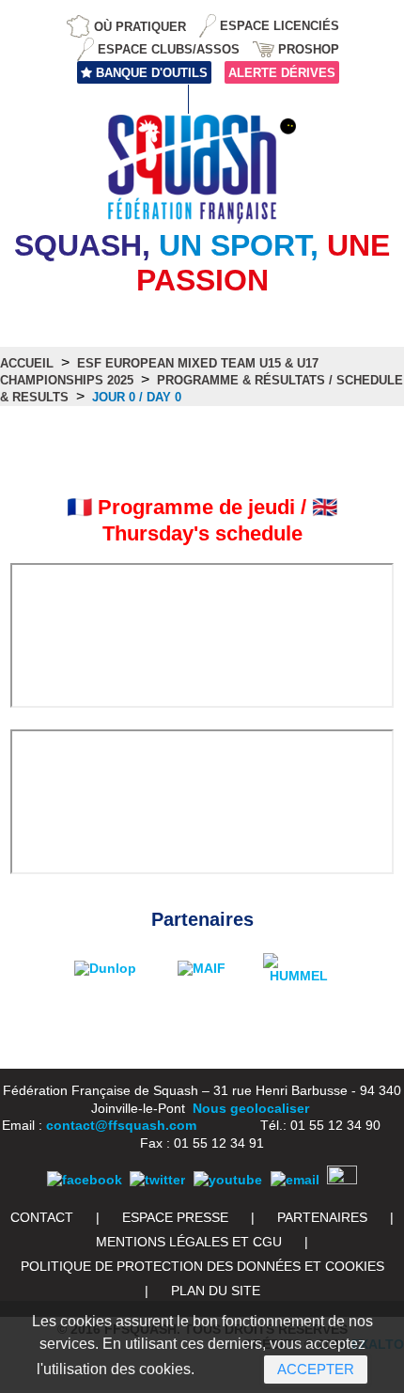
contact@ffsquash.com (121, 1125)
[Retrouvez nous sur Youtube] (228, 1179)
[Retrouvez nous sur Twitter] (157, 1179)
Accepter (315, 1369)
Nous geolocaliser (251, 1108)
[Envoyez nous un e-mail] (295, 1179)
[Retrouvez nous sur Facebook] (84, 1179)
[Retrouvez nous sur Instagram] (342, 1179)
